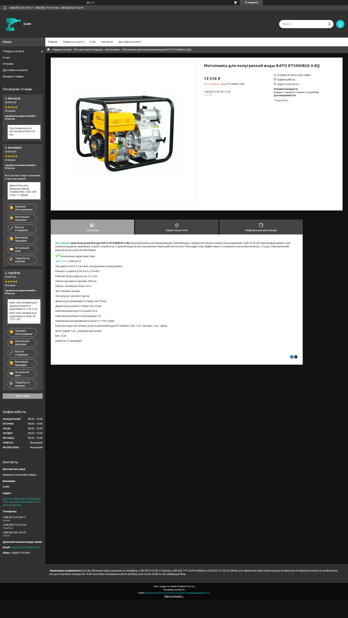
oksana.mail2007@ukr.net (25, 547)
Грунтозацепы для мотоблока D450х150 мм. (22, 131)
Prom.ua (190, 586)
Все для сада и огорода (88, 49)
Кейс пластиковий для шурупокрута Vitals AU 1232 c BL (22, 316)
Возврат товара (13, 76)
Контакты (107, 41)
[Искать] (329, 24)
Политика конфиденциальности (193, 593)
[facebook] (291, 357)
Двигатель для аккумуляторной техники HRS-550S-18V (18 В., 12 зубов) (22, 190)
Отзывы (8, 63)
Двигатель (62, 261)
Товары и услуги (72, 41)
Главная (52, 41)
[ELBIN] (13, 23)
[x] (295, 357)
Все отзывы (23, 395)
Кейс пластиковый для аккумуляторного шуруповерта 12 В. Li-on (23, 305)
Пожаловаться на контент (160, 593)
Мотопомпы (112, 49)
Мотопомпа (62, 243)
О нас (92, 41)
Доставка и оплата (129, 41)
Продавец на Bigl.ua (174, 589)
